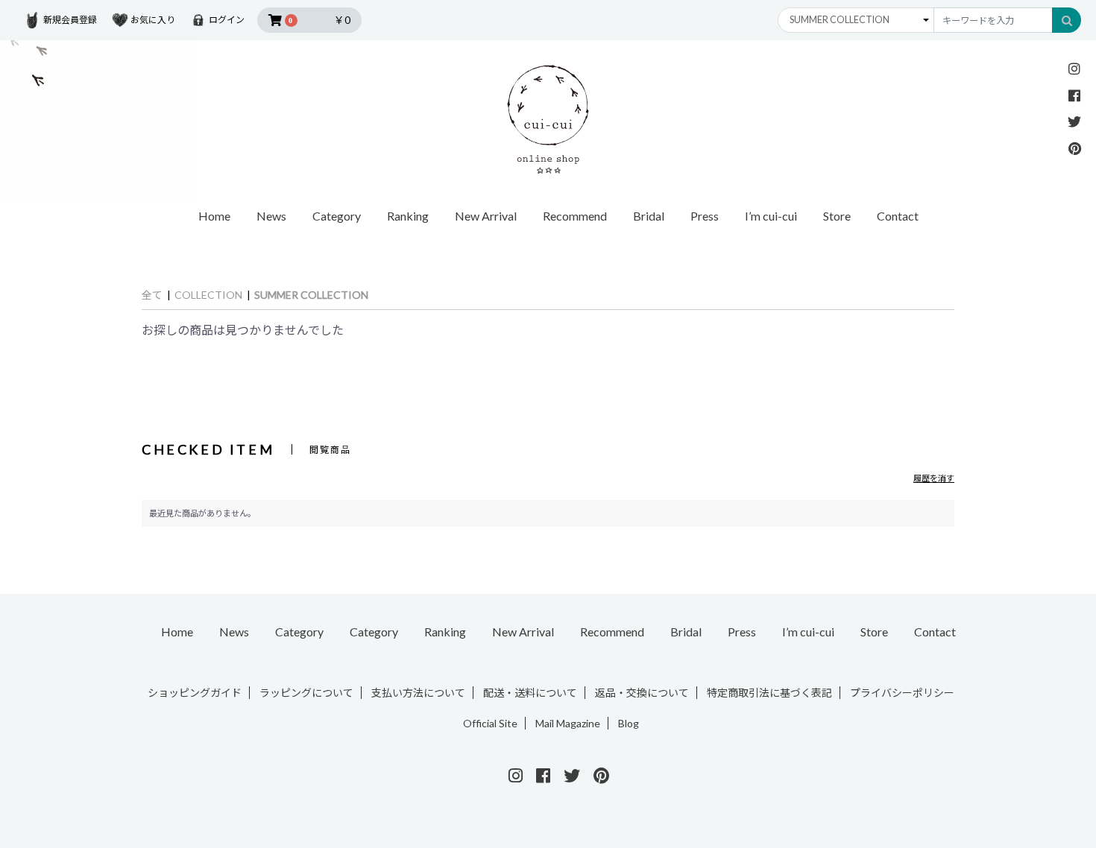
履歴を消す (933, 478)
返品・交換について (642, 692)
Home (214, 216)
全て (152, 294)
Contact (898, 216)
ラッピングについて (306, 692)
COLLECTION (208, 294)
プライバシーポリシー (902, 692)
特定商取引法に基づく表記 (769, 692)
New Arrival (486, 216)
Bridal (648, 216)
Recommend (575, 216)
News (271, 216)
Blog (628, 723)
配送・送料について (530, 692)
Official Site (490, 723)
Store (837, 216)
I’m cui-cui (771, 216)
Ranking (408, 216)
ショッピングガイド (195, 692)
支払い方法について (418, 692)
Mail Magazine (567, 723)
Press (704, 216)
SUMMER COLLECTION (311, 294)
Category (299, 631)
